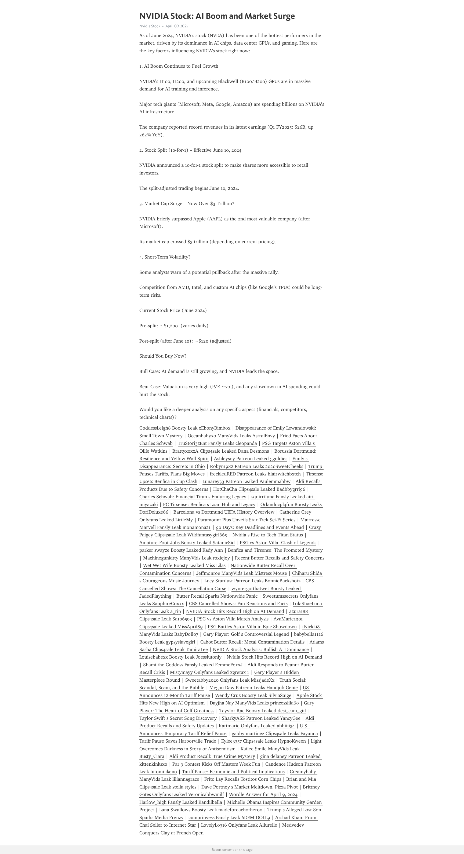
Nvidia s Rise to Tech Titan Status (268, 535)
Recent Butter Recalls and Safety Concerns (279, 558)
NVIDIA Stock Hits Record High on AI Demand (235, 611)
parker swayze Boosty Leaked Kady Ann (181, 550)
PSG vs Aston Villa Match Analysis (233, 619)
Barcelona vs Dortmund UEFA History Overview (223, 512)
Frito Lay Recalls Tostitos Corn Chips (242, 779)
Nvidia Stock (149, 26)
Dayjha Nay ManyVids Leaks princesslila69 (254, 703)
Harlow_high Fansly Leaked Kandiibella (180, 802)
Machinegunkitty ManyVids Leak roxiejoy (186, 558)
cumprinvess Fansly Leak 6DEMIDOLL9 (229, 817)
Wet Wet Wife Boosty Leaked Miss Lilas (184, 565)
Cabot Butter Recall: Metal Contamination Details (252, 642)
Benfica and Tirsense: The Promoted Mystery (275, 550)
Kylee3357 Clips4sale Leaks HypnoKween (263, 741)
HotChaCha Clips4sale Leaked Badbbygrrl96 (259, 489)
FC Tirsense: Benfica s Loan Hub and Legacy (209, 504)
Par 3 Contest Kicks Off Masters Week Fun (216, 764)
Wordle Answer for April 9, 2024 (263, 794)
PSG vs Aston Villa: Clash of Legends (278, 543)
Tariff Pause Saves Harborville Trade (177, 741)
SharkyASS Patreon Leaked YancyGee (261, 718)
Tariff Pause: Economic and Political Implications (233, 772)
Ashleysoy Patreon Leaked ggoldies (250, 458)
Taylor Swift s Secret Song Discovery (178, 718)
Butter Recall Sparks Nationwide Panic (217, 596)
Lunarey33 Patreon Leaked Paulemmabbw (246, 481)
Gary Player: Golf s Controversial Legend (246, 634)
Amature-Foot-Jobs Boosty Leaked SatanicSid (187, 543)
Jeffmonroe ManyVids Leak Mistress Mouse (241, 573)
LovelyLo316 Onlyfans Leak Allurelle (239, 825)
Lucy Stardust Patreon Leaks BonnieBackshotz (252, 581)
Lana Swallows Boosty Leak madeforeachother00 (210, 810)
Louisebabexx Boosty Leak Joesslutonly (180, 657)
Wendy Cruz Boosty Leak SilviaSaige (253, 695)
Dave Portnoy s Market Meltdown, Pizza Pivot (249, 787)
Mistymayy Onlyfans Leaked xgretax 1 (209, 672)
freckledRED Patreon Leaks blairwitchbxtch (255, 474)
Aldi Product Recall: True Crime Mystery (212, 756)
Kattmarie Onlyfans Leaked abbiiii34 (257, 726)
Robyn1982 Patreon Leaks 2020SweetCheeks (256, 466)
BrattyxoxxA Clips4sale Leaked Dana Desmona (220, 451)
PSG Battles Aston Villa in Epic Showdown (252, 627)
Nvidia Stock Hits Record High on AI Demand (274, 657)
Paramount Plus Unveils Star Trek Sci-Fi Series (246, 520)
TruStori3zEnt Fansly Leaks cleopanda (217, 443)
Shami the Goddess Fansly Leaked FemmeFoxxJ (192, 665)
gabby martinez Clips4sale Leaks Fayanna (275, 733)
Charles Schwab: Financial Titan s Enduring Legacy (192, 497)
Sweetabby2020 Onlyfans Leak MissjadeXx (229, 680)
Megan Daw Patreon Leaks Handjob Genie (253, 688)
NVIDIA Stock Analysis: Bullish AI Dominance (261, 649)
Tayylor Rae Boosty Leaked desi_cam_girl (262, 711)
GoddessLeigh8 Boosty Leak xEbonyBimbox (184, 428)
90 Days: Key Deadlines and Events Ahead (260, 527)
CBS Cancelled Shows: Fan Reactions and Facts (238, 603)
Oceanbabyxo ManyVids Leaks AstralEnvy (231, 436)
